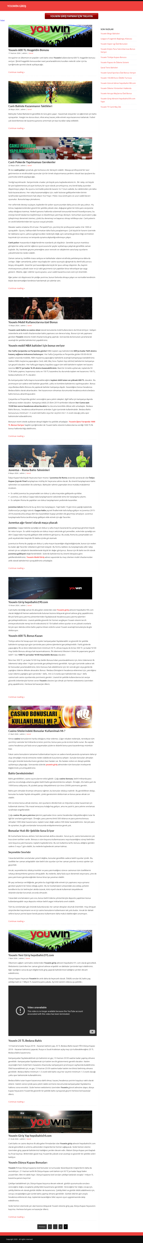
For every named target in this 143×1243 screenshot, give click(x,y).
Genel (31, 53)
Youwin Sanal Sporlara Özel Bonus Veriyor (118, 73)
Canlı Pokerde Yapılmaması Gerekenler (32, 162)
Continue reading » (16, 72)
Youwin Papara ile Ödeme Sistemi (115, 62)
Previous (42, 1227)
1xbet (2, 20)
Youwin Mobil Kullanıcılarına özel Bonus (33, 322)
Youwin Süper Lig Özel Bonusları (114, 44)
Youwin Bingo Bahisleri (110, 33)
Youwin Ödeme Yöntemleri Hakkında (116, 88)
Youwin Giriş (16, 6)
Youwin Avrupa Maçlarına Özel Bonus (116, 93)
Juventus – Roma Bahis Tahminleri (29, 470)
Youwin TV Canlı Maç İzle (111, 107)
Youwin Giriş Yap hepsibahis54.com (30, 1135)
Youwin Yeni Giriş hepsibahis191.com (31, 955)
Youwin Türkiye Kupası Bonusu (113, 57)
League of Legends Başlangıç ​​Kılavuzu (116, 38)
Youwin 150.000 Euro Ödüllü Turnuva (116, 78)
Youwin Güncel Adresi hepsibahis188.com (118, 83)
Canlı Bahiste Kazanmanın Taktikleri (30, 106)
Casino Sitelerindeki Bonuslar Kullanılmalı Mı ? (36, 730)
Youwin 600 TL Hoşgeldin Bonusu (28, 50)
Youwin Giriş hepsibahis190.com (28, 602)
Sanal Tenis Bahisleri (109, 67)
